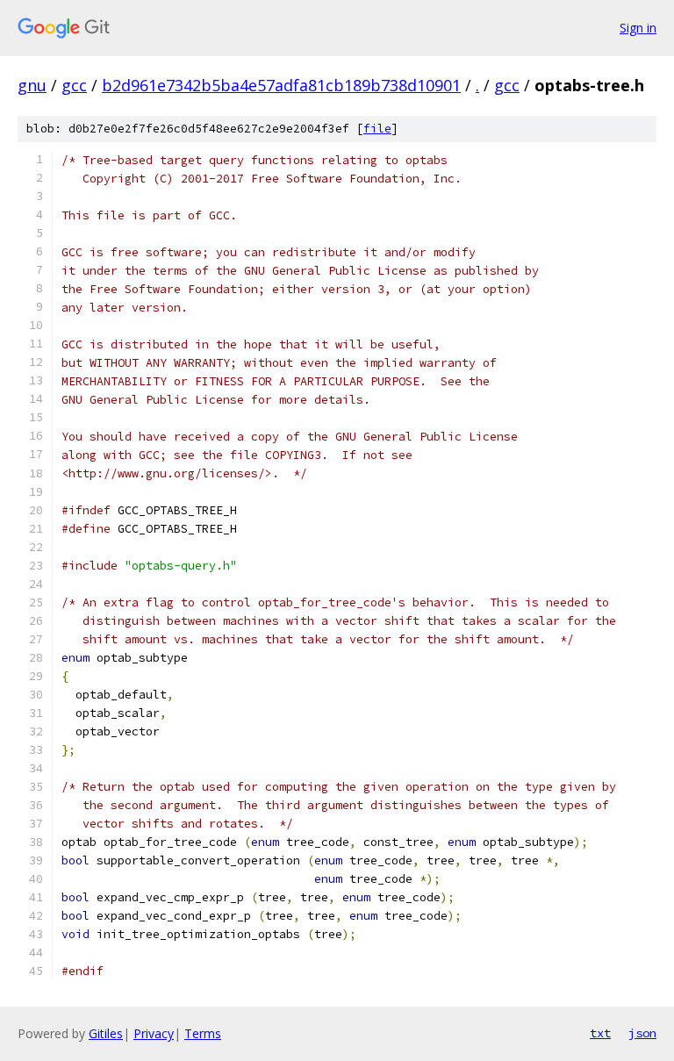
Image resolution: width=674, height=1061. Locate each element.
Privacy (153, 1033)
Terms (202, 1033)
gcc (74, 85)
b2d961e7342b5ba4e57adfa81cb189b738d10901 (281, 85)
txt (600, 1033)
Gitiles (106, 1033)
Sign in (638, 27)
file (377, 128)
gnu (32, 85)
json (642, 1033)
